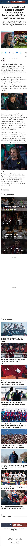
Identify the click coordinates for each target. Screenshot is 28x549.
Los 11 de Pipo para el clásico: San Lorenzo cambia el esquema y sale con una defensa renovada (14, 466)
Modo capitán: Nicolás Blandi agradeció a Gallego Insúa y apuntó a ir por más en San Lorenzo (14, 221)
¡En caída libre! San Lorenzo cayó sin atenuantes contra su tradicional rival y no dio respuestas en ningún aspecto (13, 425)
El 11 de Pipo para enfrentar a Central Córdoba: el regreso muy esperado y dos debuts (13, 508)
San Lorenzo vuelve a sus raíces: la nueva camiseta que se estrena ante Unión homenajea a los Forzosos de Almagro (13, 382)
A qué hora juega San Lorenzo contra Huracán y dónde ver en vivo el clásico (12, 446)
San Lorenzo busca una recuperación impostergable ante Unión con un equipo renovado (13, 404)
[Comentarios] (26, 56)
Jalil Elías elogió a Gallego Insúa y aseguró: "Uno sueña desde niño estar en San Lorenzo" (13, 250)
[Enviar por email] (26, 52)
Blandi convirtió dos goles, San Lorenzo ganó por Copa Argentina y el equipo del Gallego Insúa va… (14, 236)
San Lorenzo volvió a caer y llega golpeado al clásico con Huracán (14, 487)
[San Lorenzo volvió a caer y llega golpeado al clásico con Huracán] (14, 477)
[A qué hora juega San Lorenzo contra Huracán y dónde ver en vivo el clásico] (14, 436)
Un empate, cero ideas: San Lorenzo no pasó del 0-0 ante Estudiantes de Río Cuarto (12, 339)
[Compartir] (1, 52)
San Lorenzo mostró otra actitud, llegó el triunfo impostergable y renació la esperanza (13, 361)
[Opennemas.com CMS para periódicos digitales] (15, 540)
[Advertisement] (14, 272)
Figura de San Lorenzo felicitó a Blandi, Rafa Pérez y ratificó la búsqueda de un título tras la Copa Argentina (13, 207)
